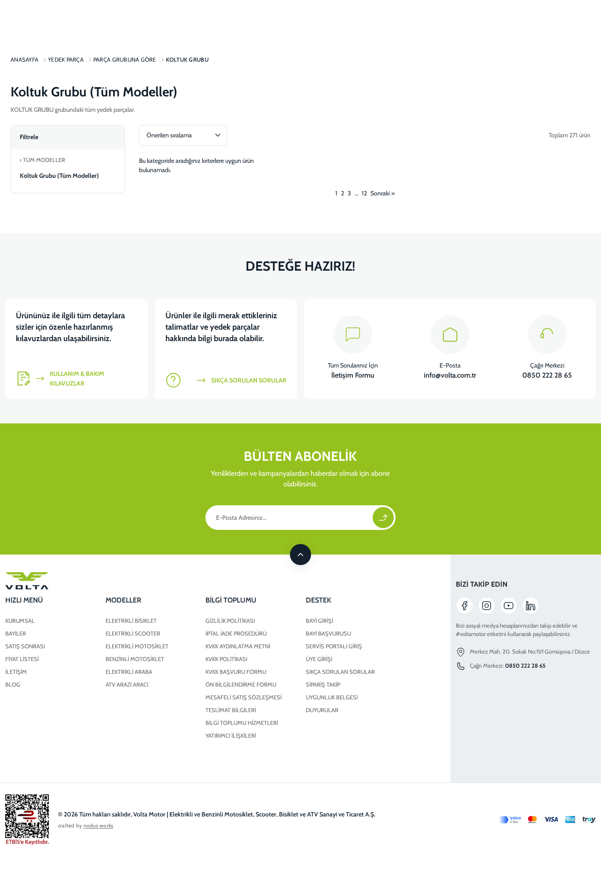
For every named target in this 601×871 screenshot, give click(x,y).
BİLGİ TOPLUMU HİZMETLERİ (241, 722)
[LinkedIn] (530, 605)
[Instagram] (486, 605)
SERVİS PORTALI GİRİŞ (334, 646)
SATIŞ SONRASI (25, 646)
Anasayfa (24, 59)
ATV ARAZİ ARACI (127, 684)
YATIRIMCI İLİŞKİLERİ (230, 735)
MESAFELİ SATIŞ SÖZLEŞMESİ (243, 697)
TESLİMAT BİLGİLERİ (230, 709)
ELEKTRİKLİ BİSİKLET (131, 620)
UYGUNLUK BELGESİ (332, 697)
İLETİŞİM (16, 671)
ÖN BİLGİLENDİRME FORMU (240, 684)
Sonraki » (382, 193)
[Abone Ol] (383, 517)
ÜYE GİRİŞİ (319, 658)
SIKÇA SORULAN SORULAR (340, 671)
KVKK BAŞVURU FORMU (235, 671)
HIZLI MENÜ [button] (24, 600)
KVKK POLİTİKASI (226, 658)
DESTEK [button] (318, 600)
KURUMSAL (20, 620)
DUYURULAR (322, 709)
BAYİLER (15, 633)
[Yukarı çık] (300, 554)
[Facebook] (464, 605)
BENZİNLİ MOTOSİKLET (135, 658)
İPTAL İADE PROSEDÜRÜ (236, 633)
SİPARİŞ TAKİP (323, 684)
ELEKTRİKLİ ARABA (129, 671)
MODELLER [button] (123, 600)
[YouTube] (508, 605)
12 (364, 193)
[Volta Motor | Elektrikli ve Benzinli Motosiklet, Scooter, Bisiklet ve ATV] (200, 581)
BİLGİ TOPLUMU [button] (231, 600)
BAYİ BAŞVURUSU (328, 633)
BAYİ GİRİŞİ (319, 620)
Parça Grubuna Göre (124, 59)
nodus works (99, 825)
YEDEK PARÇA (66, 59)
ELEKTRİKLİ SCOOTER (133, 633)
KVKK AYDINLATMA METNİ (237, 646)
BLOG (12, 684)
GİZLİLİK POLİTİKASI (230, 620)
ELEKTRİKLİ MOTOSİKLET (137, 646)
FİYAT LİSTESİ (22, 658)
